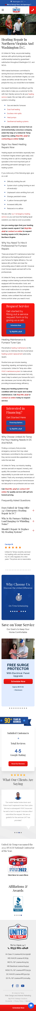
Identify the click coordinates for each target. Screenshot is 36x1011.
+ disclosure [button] (18, 690)
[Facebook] (13, 986)
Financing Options (16, 422)
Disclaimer (8, 1001)
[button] (32, 558)
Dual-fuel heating (13, 109)
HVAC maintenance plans (11, 371)
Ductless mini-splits (14, 113)
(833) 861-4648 (22, 136)
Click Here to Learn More (18, 875)
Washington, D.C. (18, 1)
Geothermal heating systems (17, 121)
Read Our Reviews (18, 764)
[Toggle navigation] (3, 10)
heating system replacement (12, 354)
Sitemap (28, 1001)
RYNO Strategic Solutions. (19, 998)
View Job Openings (23, 4)
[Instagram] (17, 986)
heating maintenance (19, 348)
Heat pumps (11, 117)
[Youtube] (22, 986)
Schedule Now (16, 325)
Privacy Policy (19, 1001)
